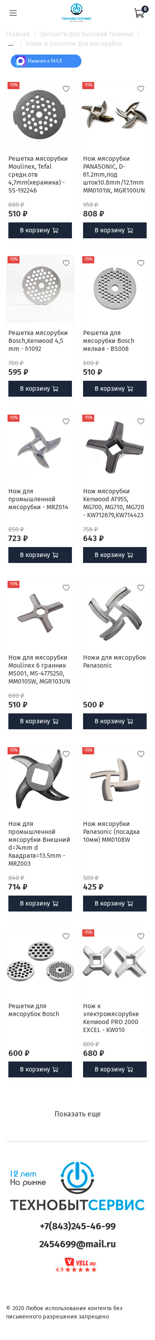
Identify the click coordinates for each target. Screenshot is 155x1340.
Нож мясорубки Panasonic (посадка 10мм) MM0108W (111, 831)
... (10, 43)
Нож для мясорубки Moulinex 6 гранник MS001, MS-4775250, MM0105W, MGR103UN (39, 669)
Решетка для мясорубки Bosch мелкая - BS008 (108, 341)
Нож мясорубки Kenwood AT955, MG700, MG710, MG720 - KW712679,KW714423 (113, 503)
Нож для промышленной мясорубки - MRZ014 (38, 499)
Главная (18, 34)
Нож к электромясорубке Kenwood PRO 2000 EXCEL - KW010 (111, 1018)
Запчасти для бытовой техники (86, 34)
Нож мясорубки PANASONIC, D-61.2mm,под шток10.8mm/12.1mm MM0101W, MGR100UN (114, 174)
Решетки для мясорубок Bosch (33, 1010)
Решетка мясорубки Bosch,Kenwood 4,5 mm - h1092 (38, 341)
